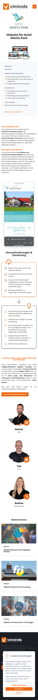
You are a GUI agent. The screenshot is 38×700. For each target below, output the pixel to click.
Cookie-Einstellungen (19, 685)
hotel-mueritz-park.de (13, 112)
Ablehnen (19, 693)
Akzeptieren (19, 689)
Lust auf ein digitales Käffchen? (15, 394)
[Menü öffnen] (34, 7)
